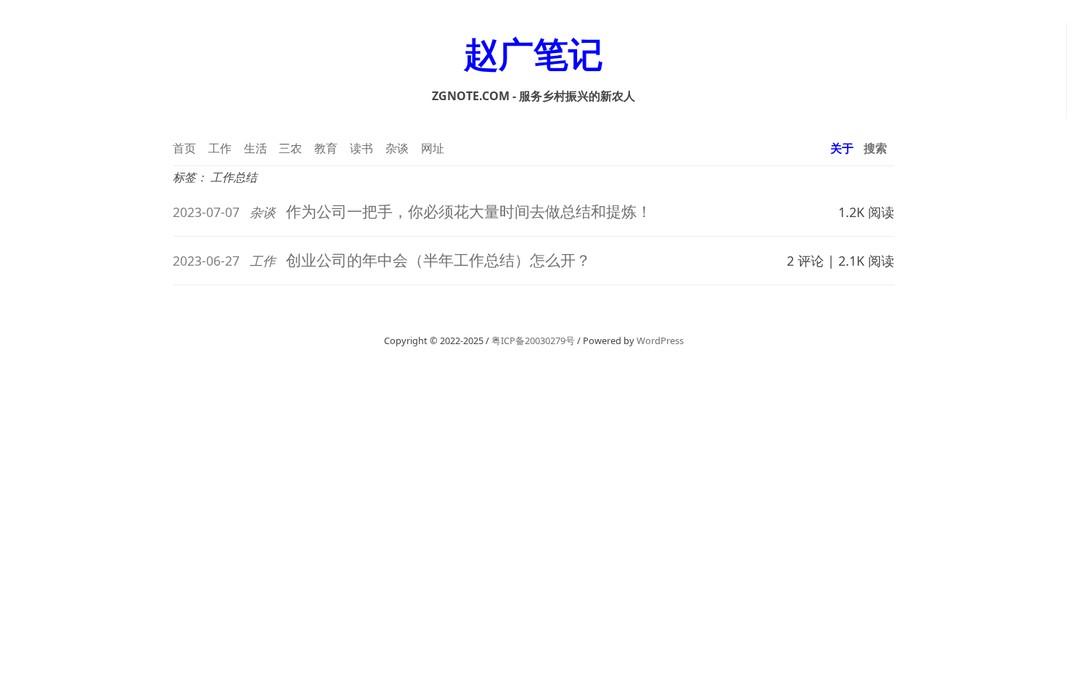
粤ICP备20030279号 (533, 340)
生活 (255, 148)
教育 (326, 148)
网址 (432, 148)
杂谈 (397, 148)
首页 (184, 148)
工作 (220, 148)
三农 (290, 148)
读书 (361, 148)
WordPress (660, 340)
